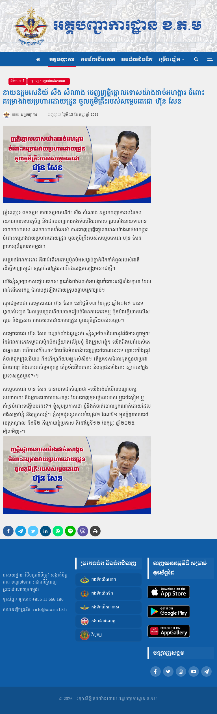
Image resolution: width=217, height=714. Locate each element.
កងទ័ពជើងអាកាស (105, 607)
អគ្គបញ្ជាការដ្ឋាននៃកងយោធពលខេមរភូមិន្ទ (49, 81)
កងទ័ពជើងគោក (98, 60)
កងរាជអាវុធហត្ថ (103, 621)
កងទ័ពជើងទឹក (137, 60)
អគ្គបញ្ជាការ (62, 60)
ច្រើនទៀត (169, 60)
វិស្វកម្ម (96, 635)
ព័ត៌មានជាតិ (17, 81)
